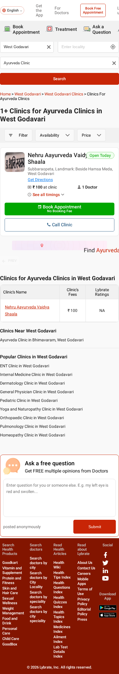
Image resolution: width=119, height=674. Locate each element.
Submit (94, 526)
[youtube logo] (105, 580)
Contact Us (86, 568)
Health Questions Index (61, 587)
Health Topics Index (58, 617)
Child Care (10, 639)
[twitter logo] (105, 565)
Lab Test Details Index (60, 651)
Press (82, 619)
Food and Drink (9, 620)
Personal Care (9, 630)
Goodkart (10, 562)
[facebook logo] (105, 557)
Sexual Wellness (9, 600)
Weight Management (13, 610)
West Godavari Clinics (63, 94)
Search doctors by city (38, 563)
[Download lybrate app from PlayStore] (108, 609)
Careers (84, 573)
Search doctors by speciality (38, 597)
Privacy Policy (83, 601)
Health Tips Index (62, 575)
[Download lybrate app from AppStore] (108, 616)
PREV (12, 261)
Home (5, 94)
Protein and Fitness (11, 580)
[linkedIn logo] (105, 573)
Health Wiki (58, 564)
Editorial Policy (84, 611)
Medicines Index (61, 629)
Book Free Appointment (93, 10)
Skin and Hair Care (10, 590)
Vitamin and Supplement (12, 570)
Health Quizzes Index (60, 602)
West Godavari (27, 94)
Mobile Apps (82, 581)
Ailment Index (59, 639)
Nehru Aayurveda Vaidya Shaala (59, 158)
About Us (84, 562)
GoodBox (9, 644)
